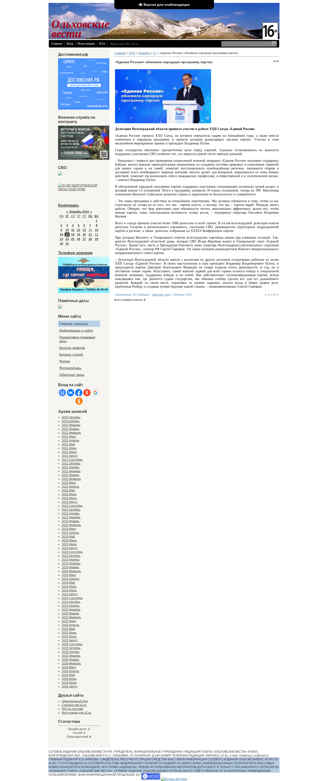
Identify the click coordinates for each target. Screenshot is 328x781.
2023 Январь (70, 521)
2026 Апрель (70, 671)
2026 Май (68, 675)
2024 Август (70, 594)
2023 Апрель (70, 532)
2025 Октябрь (71, 648)
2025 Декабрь (71, 655)
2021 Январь (70, 429)
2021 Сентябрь (72, 459)
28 (90, 239)
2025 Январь (70, 613)
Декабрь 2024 (79, 211)
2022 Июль (69, 498)
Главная (56, 43)
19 (78, 234)
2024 (132, 53)
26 (78, 239)
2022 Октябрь (71, 509)
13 (84, 230)
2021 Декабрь (71, 471)
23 (61, 239)
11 (72, 230)
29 (96, 239)
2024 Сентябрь (72, 598)
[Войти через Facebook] (78, 392)
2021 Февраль (71, 432)
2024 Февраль (71, 571)
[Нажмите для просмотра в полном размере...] (163, 122)
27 (84, 239)
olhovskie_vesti (161, 294)
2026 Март (69, 667)
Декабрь (144, 53)
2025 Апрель (70, 625)
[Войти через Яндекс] (87, 392)
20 (84, 234)
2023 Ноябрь (70, 559)
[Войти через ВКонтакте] (70, 392)
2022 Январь (70, 475)
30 (61, 243)
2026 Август (70, 686)
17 (67, 234)
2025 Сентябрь (72, 644)
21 (90, 234)
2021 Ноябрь (70, 467)
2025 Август (70, 640)
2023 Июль (69, 544)
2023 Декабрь (71, 563)
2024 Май (68, 582)
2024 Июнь (69, 586)
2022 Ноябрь (70, 513)
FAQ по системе (72, 709)
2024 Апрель (70, 579)
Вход (70, 43)
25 (72, 239)
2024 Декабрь (71, 609)
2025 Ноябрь (70, 652)
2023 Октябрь (71, 556)
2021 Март (69, 436)
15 (96, 230)
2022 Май (68, 490)
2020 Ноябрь (70, 421)
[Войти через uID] (62, 392)
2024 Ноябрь (70, 605)
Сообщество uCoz (74, 705)
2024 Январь (70, 567)
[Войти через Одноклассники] (79, 401)
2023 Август (70, 548)
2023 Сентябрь (72, 552)
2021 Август (70, 456)
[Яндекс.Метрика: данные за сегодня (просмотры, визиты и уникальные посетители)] (174, 779)
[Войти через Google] (95, 393)
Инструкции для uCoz (76, 712)
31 (67, 243)
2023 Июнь (69, 540)
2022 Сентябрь (72, 506)
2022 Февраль (71, 479)
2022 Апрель (70, 486)
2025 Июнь (69, 632)
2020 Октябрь (71, 417)
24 (67, 239)
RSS (102, 43)
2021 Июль (69, 452)
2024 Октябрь (71, 602)
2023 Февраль (71, 525)
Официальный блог (75, 701)
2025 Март (69, 621)
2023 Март (69, 529)
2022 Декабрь (71, 517)
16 (61, 234)
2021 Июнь (69, 448)
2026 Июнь (69, 679)
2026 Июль (69, 682)
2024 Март (69, 575)
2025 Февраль (71, 617)
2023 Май (68, 536)
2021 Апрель (70, 440)
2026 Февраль (71, 663)
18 (72, 234)
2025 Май (68, 629)
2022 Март (69, 482)
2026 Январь (70, 659)
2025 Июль (69, 636)
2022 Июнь (69, 494)
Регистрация (86, 43)
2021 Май (68, 444)
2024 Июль (69, 590)
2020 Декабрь (71, 425)
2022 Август (70, 502)
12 (78, 230)
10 (67, 230)
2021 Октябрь (71, 463)
